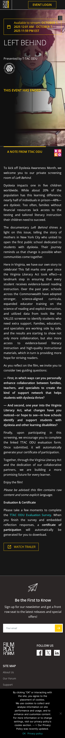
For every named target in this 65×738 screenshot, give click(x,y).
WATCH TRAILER (25, 547)
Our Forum (9, 678)
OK (24, 733)
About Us (8, 672)
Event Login (42, 5)
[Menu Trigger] (60, 18)
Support (8, 684)
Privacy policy (35, 733)
